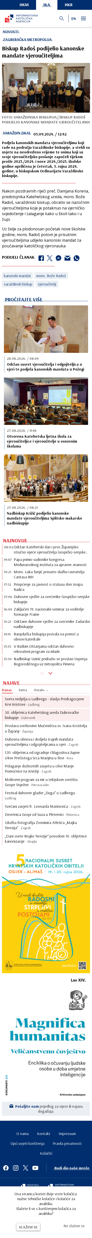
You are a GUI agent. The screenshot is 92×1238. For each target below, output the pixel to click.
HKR (69, 4)
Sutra (23, 690)
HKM (24, 4)
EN (73, 18)
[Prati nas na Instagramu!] (16, 1168)
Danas (7, 690)
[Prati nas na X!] (25, 1168)
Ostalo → (41, 690)
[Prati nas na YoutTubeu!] (35, 1168)
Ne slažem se (74, 1225)
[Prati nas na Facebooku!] (6, 1168)
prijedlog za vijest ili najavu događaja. (49, 1109)
